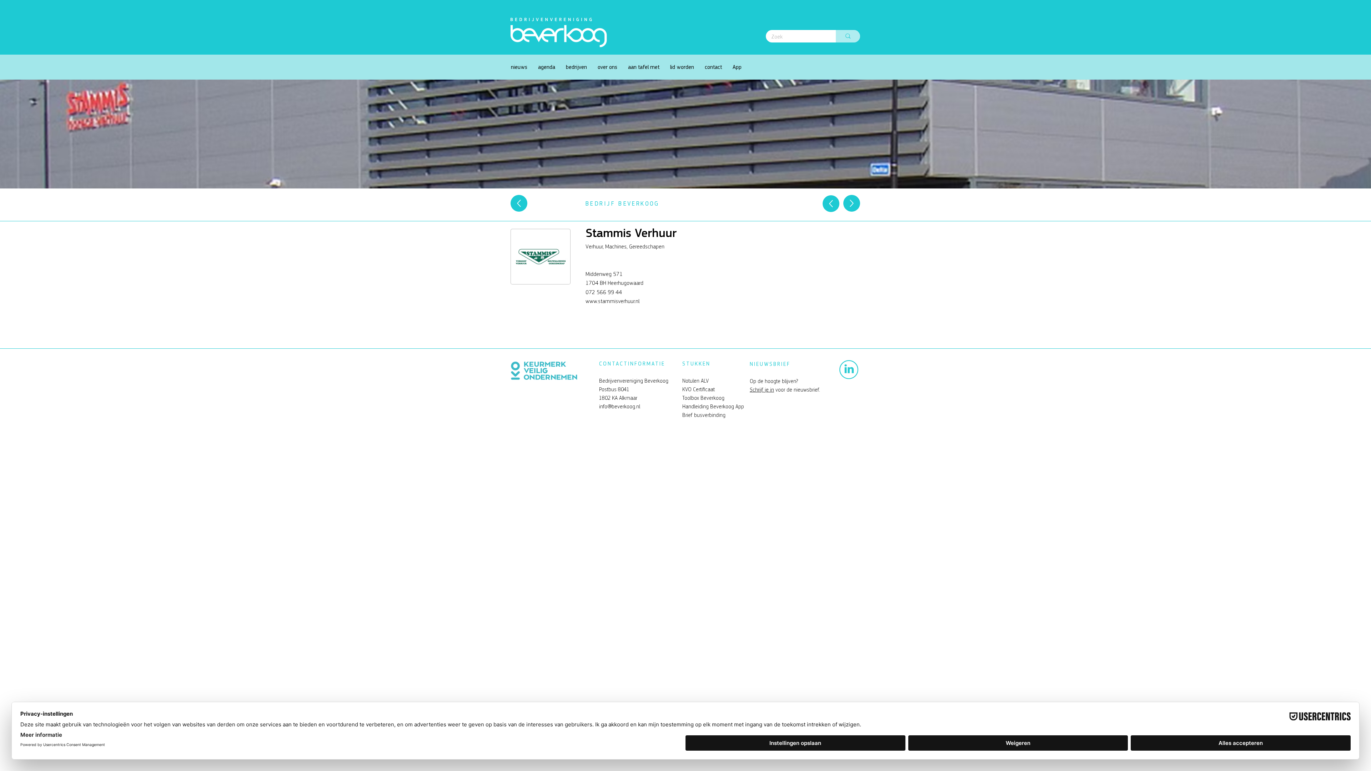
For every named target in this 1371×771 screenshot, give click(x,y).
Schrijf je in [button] (762, 390)
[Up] (519, 203)
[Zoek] (848, 36)
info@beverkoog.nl (619, 406)
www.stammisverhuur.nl (612, 301)
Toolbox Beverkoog (703, 398)
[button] (607, 67)
